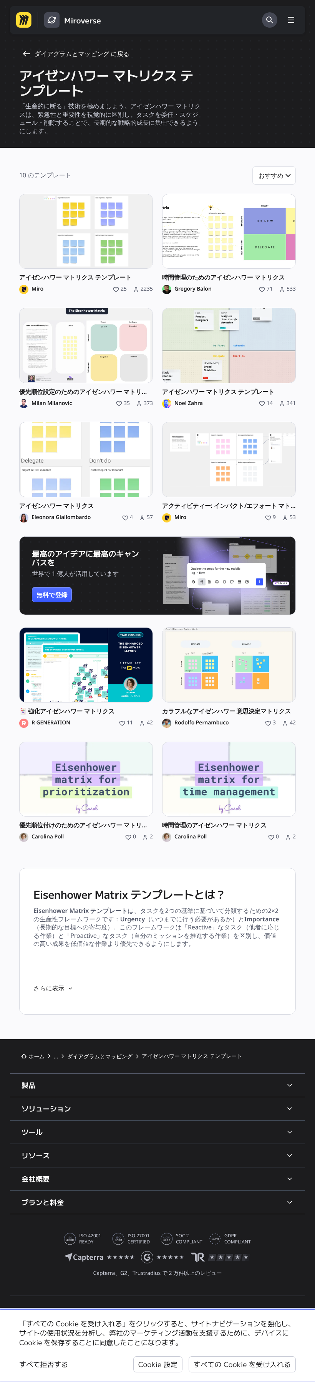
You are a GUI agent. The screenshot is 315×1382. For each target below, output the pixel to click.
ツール (32, 1132)
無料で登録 (51, 594)
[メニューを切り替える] (291, 20)
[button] (274, 175)
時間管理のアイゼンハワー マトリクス (214, 825)
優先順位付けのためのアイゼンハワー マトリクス (86, 825)
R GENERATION (51, 722)
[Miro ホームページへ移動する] (24, 20)
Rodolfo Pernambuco (201, 722)
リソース (36, 1155)
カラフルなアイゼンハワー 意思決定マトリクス (226, 711)
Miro (37, 289)
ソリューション (46, 1109)
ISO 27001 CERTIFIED (139, 1239)
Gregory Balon (193, 289)
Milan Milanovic (52, 403)
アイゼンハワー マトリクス (56, 506)
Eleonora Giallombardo (61, 517)
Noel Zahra (188, 403)
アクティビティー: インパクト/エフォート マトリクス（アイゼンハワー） (229, 506)
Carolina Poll (48, 836)
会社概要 (36, 1179)
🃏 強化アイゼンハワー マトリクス (66, 711)
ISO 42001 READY (90, 1239)
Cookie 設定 (157, 1364)
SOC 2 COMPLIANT (189, 1239)
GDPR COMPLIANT (237, 1239)
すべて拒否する (43, 1364)
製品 (29, 1085)
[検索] (269, 20)
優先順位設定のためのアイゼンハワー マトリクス (86, 392)
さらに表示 (48, 988)
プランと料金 (43, 1202)
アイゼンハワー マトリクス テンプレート (75, 277)
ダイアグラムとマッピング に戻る (82, 54)
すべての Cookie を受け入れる (242, 1364)
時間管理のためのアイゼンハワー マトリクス (223, 277)
